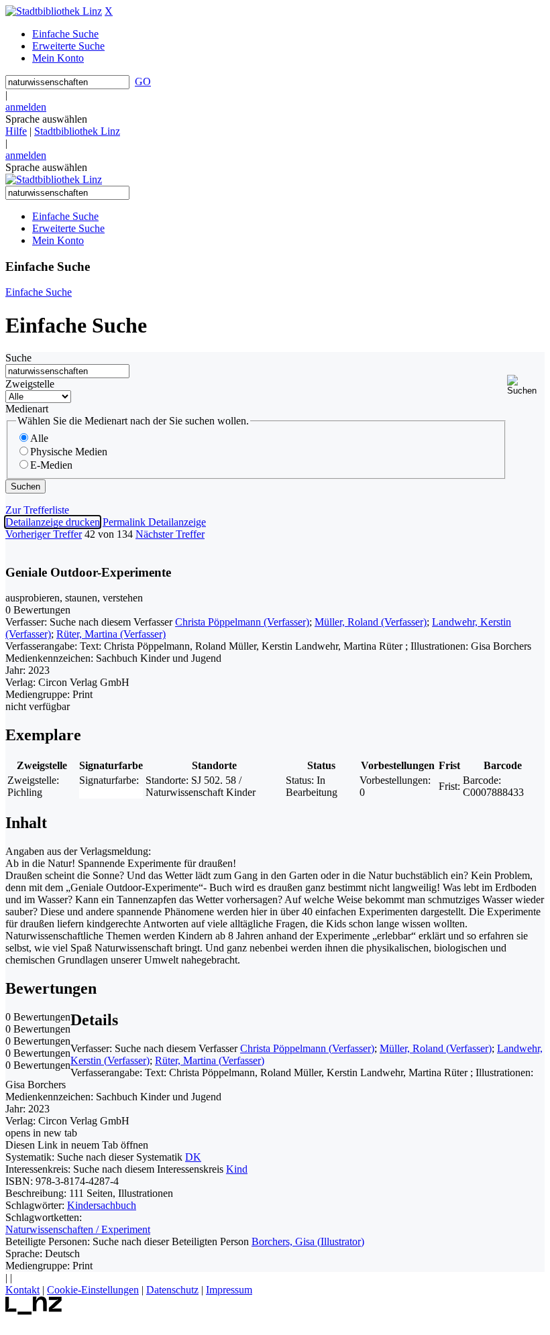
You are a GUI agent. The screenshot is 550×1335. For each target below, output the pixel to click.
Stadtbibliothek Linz (77, 131)
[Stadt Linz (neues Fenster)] (33, 1311)
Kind (237, 1169)
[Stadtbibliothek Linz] (53, 11)
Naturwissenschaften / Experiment (77, 1229)
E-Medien (51, 465)
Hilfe (16, 131)
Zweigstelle (29, 384)
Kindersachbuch (101, 1205)
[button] (526, 385)
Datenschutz (172, 1289)
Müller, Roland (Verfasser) (371, 622)
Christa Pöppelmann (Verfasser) (242, 622)
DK (193, 1157)
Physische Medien (68, 451)
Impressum (229, 1289)
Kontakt (22, 1289)
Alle (39, 438)
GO (143, 81)
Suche (18, 357)
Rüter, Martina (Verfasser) (111, 634)
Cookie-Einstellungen (93, 1289)
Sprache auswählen (46, 119)
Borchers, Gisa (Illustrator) (308, 1241)
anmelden (25, 107)
